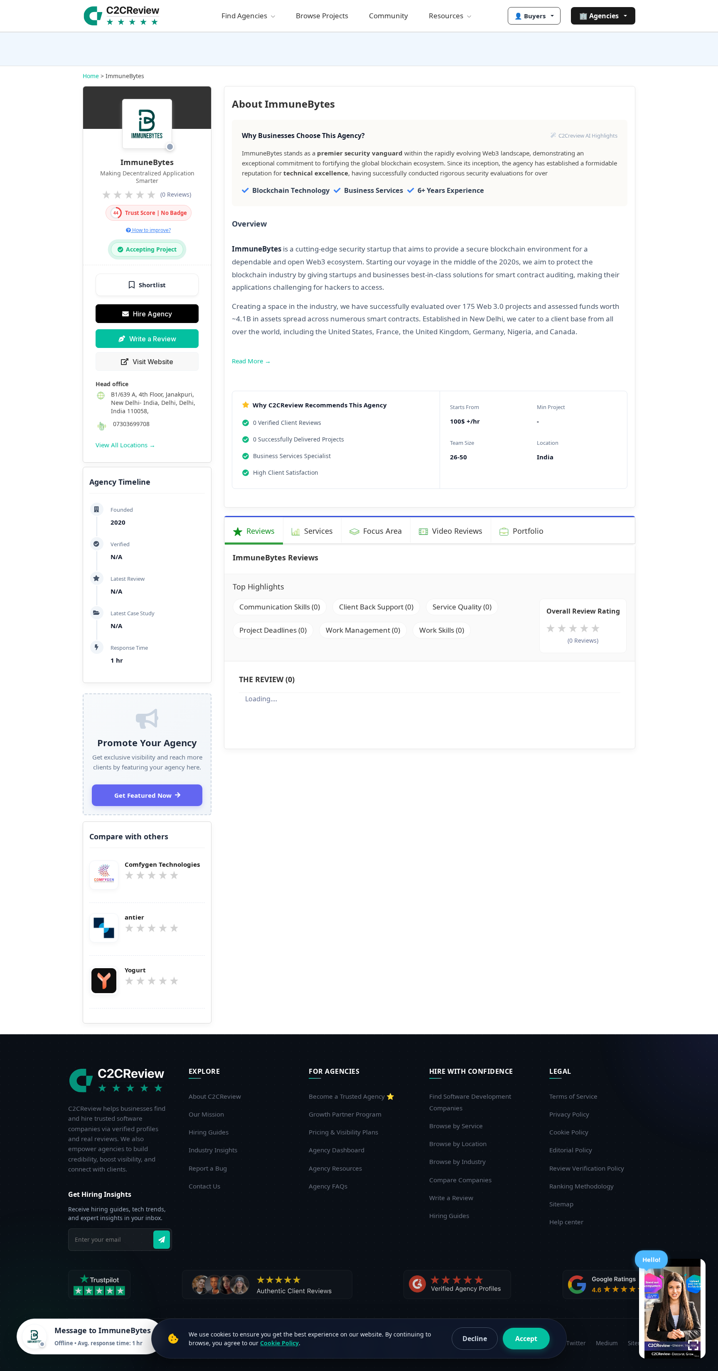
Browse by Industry (457, 1161)
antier (134, 917)
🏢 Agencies (599, 15)
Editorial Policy (570, 1150)
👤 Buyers (530, 16)
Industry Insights (213, 1150)
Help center (566, 1222)
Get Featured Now (143, 795)
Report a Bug (208, 1168)
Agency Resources (335, 1168)
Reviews (259, 531)
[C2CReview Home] (118, 1080)
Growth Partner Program (345, 1114)
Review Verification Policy (586, 1168)
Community (388, 15)
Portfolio (527, 531)
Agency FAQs (328, 1186)
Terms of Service (573, 1096)
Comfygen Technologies (162, 864)
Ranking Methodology (581, 1186)
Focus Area (381, 531)
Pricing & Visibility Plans (343, 1132)
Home (91, 76)
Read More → (251, 361)
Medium (607, 1343)
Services (317, 531)
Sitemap (561, 1204)
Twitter (576, 1343)
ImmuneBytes (147, 162)
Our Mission (206, 1114)
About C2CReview (215, 1096)
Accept (526, 1338)
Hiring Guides (209, 1132)
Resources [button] (447, 15)
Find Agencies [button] (245, 15)
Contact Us (204, 1186)
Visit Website (153, 362)
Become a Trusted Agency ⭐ (351, 1096)
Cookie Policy (568, 1132)
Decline (474, 1338)
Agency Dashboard (336, 1150)
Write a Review (152, 339)
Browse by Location (458, 1143)
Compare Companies (460, 1180)
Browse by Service (456, 1126)
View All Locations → (125, 445)
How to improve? (151, 230)
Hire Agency (152, 314)
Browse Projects (322, 15)
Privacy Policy (569, 1114)
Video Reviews (456, 531)
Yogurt (135, 970)
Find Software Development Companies (470, 1102)
